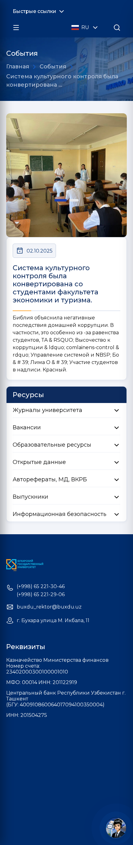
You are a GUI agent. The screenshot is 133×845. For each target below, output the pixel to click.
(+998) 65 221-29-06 (41, 594)
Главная (17, 66)
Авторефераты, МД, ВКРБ (50, 479)
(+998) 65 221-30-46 (41, 586)
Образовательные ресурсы (52, 444)
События (53, 66)
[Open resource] (16, 27)
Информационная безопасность (59, 514)
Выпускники (30, 496)
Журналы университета (47, 410)
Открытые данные (39, 462)
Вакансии (27, 427)
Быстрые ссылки (34, 11)
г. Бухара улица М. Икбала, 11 (53, 620)
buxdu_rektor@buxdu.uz (49, 606)
